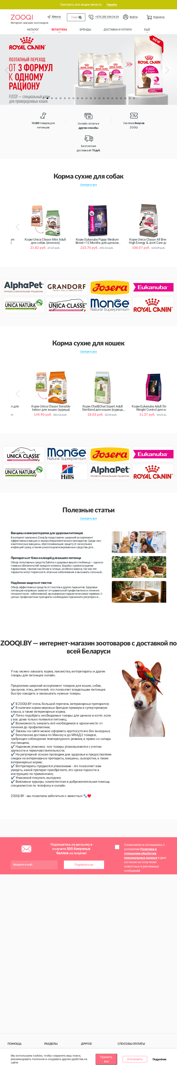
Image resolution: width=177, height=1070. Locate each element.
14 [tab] (99, 98)
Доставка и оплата (118, 29)
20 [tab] (125, 98)
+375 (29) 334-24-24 (107, 16)
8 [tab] (73, 98)
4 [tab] (56, 98)
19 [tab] (121, 98)
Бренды (85, 29)
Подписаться (83, 864)
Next (172, 73)
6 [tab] (65, 98)
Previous (11, 73)
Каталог (33, 29)
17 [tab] (112, 98)
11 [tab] (86, 98)
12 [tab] (90, 98)
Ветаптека (59, 29)
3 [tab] (52, 98)
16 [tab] (108, 98)
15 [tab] (103, 98)
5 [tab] (60, 98)
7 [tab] (69, 98)
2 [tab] (47, 98)
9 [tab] (78, 98)
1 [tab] (43, 98)
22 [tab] (134, 98)
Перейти (112, 4)
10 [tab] (82, 98)
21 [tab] (129, 98)
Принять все (106, 1059)
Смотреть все (88, 184)
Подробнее (159, 1059)
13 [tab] (95, 98)
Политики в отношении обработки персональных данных (140, 853)
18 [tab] (116, 98)
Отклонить (135, 1059)
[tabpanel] (88, 70)
